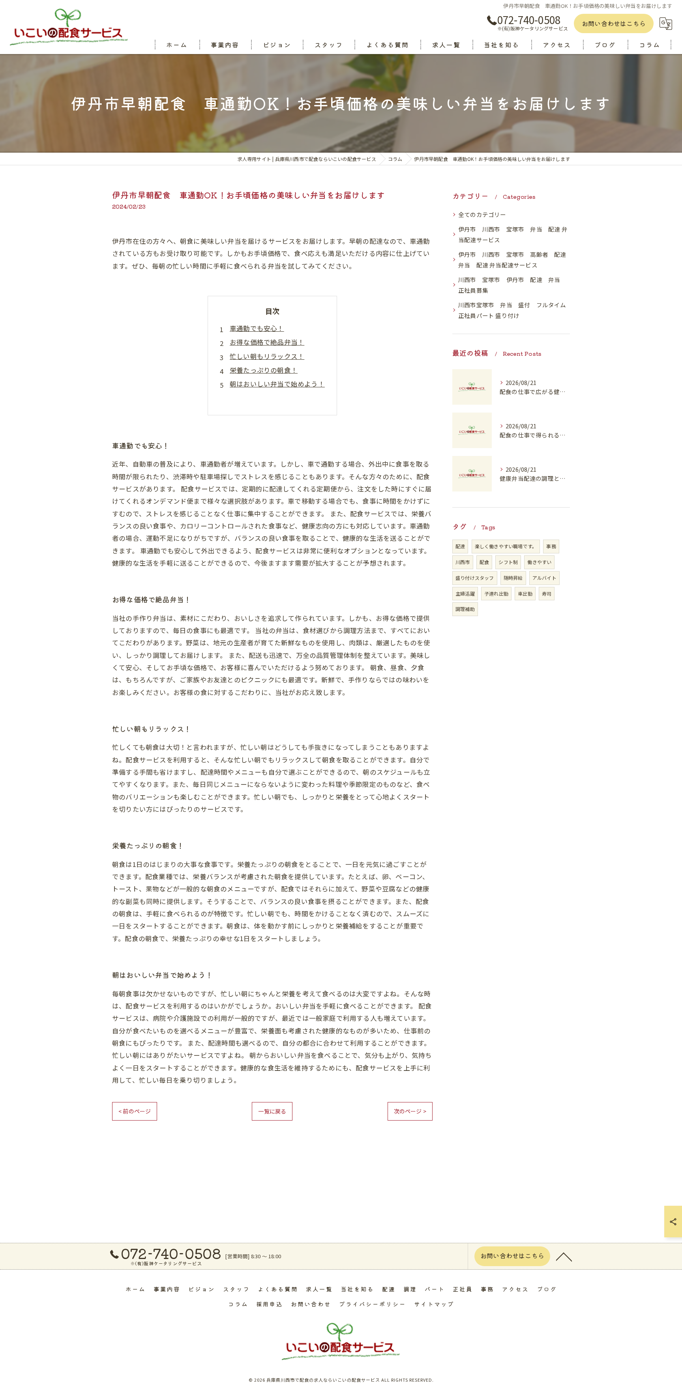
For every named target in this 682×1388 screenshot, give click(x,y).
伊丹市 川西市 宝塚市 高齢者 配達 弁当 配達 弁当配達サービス (514, 259)
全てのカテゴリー (482, 214)
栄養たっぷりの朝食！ (264, 370)
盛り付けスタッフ (474, 577)
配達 (460, 546)
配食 (484, 562)
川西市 (462, 562)
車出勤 (525, 593)
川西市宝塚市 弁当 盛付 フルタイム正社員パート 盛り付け (512, 310)
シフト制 (508, 562)
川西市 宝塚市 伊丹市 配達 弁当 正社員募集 (512, 285)
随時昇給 (513, 577)
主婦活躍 (465, 593)
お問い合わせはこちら (614, 23)
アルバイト (544, 577)
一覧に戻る (272, 1111)
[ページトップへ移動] (564, 1256)
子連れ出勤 (496, 593)
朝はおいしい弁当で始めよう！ (277, 384)
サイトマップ (434, 1304)
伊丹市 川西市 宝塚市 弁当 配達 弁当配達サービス (513, 234)
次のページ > (410, 1111)
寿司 (546, 593)
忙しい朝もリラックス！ (267, 356)
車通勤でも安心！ (257, 328)
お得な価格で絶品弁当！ (267, 342)
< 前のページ (134, 1111)
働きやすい (539, 562)
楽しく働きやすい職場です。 (506, 546)
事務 (551, 546)
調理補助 (465, 608)
